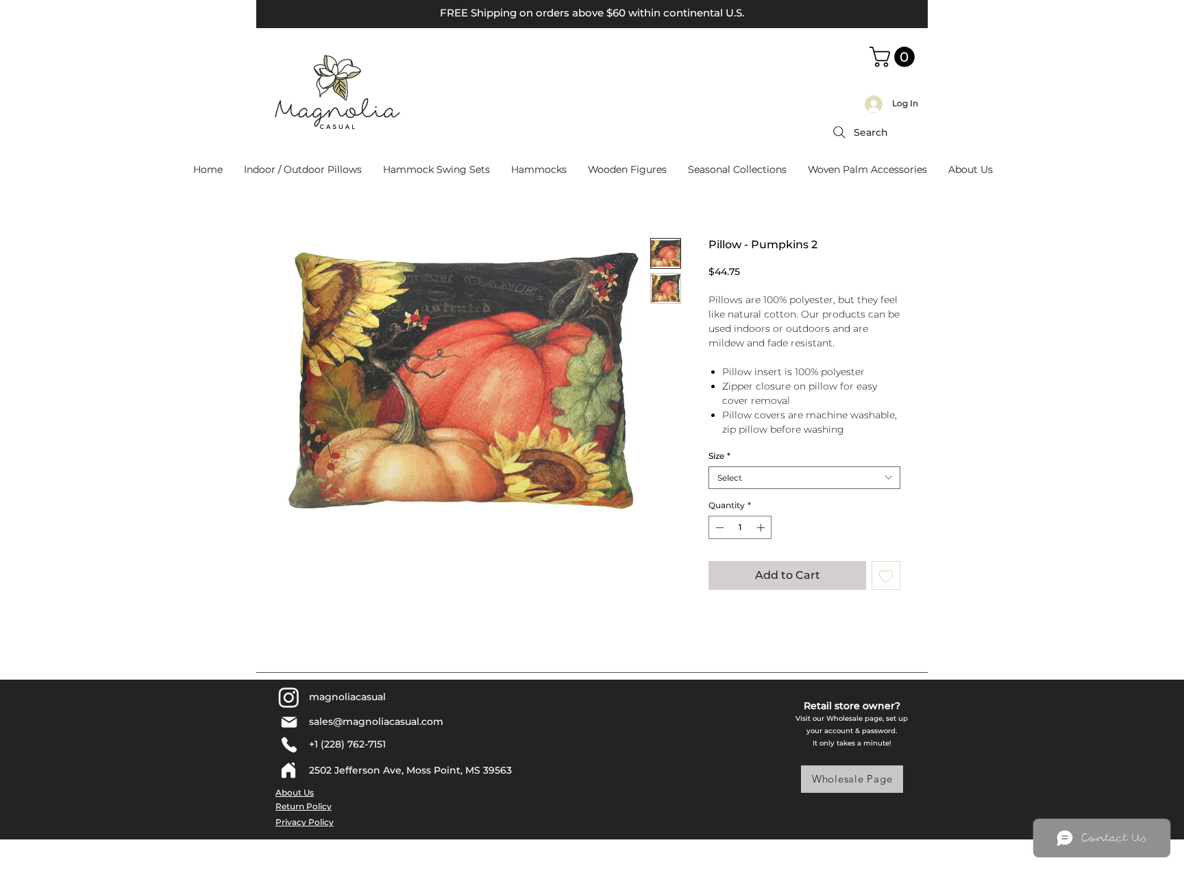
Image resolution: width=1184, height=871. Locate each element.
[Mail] (288, 722)
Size (719, 456)
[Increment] (761, 527)
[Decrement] (718, 527)
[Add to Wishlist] (886, 575)
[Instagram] (288, 697)
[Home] (288, 770)
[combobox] (804, 477)
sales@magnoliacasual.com (376, 721)
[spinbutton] (740, 527)
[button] (895, 57)
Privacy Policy (304, 822)
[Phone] (288, 745)
